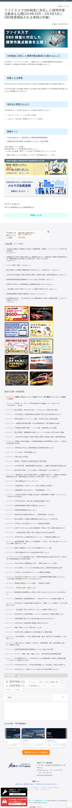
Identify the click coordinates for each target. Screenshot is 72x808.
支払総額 (17, 689)
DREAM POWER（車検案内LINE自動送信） (50, 787)
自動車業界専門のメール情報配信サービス (32, 800)
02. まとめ (32, 682)
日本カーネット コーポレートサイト (47, 784)
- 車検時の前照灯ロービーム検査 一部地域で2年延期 (28, 583)
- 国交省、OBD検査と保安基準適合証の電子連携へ (26, 461)
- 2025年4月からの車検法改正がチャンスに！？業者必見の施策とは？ (33, 537)
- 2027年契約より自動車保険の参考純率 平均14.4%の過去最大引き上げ (33, 414)
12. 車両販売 (34, 686)
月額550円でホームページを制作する (36, 752)
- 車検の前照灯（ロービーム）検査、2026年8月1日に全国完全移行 (32, 419)
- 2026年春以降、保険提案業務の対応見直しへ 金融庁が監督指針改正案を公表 (36, 466)
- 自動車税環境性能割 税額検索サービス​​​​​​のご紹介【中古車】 (30, 649)
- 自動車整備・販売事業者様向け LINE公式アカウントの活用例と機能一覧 (35, 599)
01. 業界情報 (15, 681)
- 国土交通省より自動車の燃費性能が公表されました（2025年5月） (32, 519)
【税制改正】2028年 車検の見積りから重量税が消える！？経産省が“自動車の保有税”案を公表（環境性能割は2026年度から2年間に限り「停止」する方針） (37, 258)
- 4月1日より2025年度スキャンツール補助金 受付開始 (28, 523)
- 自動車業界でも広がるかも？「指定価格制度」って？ (28, 490)
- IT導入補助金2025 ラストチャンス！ (22, 481)
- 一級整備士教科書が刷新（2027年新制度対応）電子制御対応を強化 (33, 423)
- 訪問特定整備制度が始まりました (21, 510)
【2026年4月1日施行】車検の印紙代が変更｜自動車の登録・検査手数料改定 (31, 275)
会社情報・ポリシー (36, 807)
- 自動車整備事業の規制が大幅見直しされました (26, 505)
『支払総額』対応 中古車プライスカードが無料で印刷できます (27, 289)
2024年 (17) (16, 204)
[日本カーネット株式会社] (48, 733)
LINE (45, 686)
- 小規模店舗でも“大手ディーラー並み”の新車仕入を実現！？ (30, 486)
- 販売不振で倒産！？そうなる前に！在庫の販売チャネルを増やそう (33, 470)
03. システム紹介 (49, 681)
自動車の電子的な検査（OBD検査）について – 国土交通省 (27, 141)
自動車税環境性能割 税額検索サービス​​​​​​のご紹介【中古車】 (25, 279)
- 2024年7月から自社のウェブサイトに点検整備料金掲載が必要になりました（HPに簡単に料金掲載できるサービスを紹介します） (35, 578)
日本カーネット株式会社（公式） (24, 784)
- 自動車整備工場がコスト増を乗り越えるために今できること (30, 618)
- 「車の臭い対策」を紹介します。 (21, 588)
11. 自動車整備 (15, 685)
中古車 (8, 689)
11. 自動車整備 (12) (27, 207)
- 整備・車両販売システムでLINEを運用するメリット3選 (28, 548)
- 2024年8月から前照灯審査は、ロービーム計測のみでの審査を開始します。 (35, 614)
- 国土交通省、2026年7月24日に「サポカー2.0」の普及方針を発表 (32, 410)
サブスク (52, 686)
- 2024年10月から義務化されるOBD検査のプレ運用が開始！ (30, 632)
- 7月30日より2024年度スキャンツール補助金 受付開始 (28, 572)
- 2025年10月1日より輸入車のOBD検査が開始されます (28, 501)
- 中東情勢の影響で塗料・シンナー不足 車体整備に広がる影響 (31, 428)
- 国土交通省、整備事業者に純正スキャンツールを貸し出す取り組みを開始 (35, 432)
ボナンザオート (16, 742)
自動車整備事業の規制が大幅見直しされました (21, 294)
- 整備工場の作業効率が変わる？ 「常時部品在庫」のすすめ (30, 514)
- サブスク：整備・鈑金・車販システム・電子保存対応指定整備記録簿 (33, 654)
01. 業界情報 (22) (14, 207)
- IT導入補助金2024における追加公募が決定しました (27, 552)
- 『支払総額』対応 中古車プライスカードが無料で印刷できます (31, 610)
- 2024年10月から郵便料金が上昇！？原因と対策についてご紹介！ (32, 563)
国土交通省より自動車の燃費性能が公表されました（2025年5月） (28, 270)
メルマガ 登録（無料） (14, 265)
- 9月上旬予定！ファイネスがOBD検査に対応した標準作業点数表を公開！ (34, 568)
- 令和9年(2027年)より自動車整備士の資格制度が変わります (30, 448)
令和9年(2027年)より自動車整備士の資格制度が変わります (25, 284)
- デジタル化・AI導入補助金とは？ (21, 452)
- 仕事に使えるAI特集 (17, 457)
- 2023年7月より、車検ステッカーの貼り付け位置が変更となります (32, 669)
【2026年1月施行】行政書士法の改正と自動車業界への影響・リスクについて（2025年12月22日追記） (36, 250)
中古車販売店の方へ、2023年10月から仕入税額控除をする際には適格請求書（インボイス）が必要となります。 (37, 299)
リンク (61, 686)
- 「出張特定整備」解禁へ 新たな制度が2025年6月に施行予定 (30, 532)
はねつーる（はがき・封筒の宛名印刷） (20, 787)
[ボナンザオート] (23, 733)
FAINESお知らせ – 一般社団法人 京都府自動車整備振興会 (27, 137)
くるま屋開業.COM (35, 787)
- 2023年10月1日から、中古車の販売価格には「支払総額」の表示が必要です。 (36, 665)
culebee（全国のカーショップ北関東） (30, 789)
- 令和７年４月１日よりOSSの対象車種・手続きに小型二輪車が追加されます (35, 528)
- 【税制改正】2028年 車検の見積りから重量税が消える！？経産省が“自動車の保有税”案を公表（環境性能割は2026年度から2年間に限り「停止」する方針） (36, 476)
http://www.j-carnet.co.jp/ (44, 775)
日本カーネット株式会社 (42, 742)
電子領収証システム (45, 789)
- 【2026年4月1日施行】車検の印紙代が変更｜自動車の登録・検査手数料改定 (36, 437)
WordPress (44, 803)
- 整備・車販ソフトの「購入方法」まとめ (24, 627)
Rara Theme (28, 803)
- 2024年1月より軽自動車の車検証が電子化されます (27, 623)
